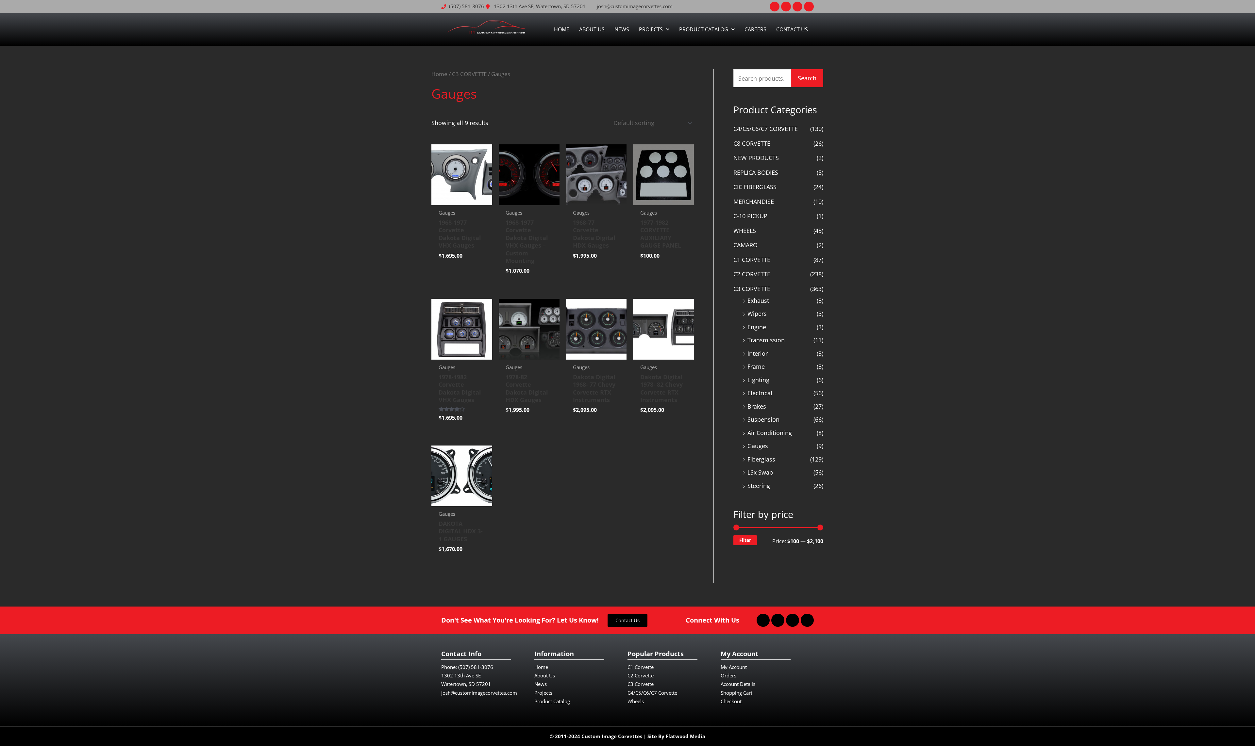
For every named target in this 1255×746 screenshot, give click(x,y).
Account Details (738, 684)
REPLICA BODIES (755, 172)
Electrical (759, 393)
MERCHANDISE (753, 201)
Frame (756, 366)
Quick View (461, 199)
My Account (734, 667)
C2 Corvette (641, 675)
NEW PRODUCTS (756, 158)
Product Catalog (703, 29)
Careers (755, 29)
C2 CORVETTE (751, 274)
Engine (756, 327)
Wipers (757, 313)
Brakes (756, 406)
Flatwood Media (685, 736)
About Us (592, 29)
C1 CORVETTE (751, 260)
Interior (757, 353)
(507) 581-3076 (475, 667)
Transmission (766, 340)
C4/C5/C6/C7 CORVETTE (765, 129)
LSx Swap (760, 472)
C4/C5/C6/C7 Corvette (652, 692)
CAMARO (745, 245)
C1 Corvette (641, 667)
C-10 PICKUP (750, 216)
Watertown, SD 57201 (466, 684)
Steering (758, 486)
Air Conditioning (769, 433)
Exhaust (758, 300)
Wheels (636, 701)
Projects (651, 29)
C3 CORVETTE (469, 74)
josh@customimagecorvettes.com (479, 692)
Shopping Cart (736, 692)
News (621, 29)
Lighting (758, 380)
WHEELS (744, 231)
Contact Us (792, 29)
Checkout (731, 701)
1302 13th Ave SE (461, 675)
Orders (728, 675)
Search (807, 78)
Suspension (763, 419)
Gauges (757, 446)
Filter (745, 540)
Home (561, 29)
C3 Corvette (641, 684)
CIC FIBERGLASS (755, 187)
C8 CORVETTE (751, 143)
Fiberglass (761, 459)
